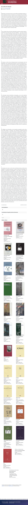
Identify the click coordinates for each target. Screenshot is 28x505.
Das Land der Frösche (7, 8)
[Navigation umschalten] (2, 3)
